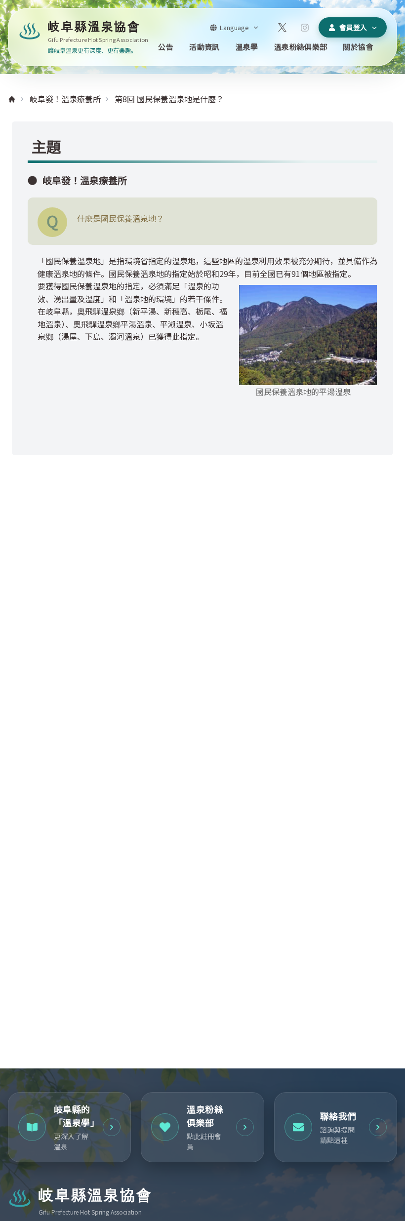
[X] (282, 28)
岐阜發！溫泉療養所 (65, 99)
